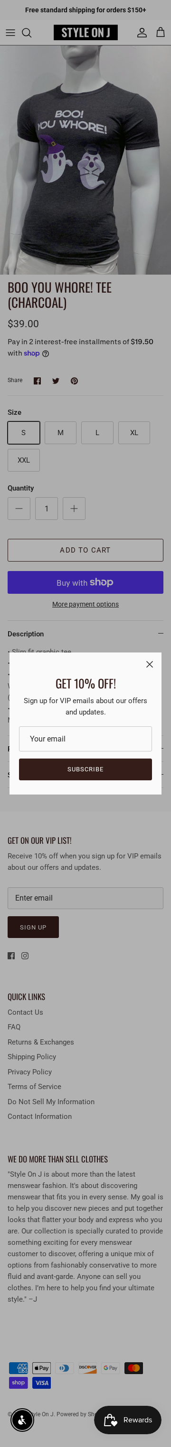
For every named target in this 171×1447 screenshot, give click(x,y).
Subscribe (85, 769)
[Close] (149, 664)
